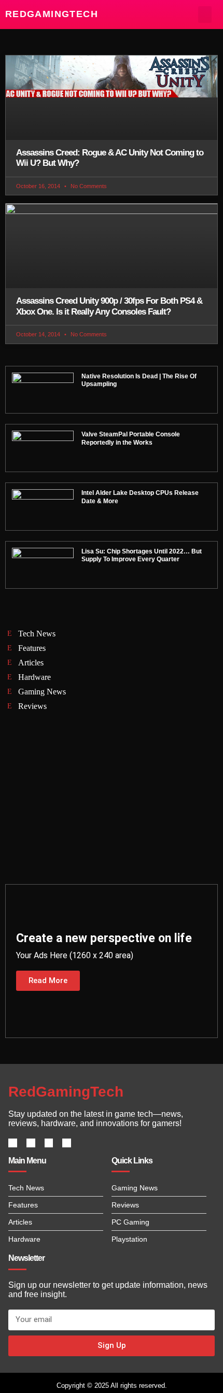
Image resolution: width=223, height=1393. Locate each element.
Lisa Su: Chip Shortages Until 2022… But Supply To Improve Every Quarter (141, 555)
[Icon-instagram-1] (49, 1143)
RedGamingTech (51, 14)
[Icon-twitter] (30, 1143)
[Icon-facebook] (12, 1143)
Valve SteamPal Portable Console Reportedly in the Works (130, 438)
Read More (48, 980)
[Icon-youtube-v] (66, 1143)
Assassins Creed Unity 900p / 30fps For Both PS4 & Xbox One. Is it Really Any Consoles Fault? (109, 306)
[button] (205, 14)
